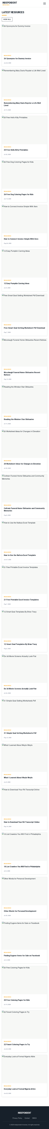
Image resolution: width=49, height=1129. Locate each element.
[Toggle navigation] (44, 3)
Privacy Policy (17, 1118)
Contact (27, 1118)
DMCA (34, 1118)
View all (7, 19)
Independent (24, 1112)
